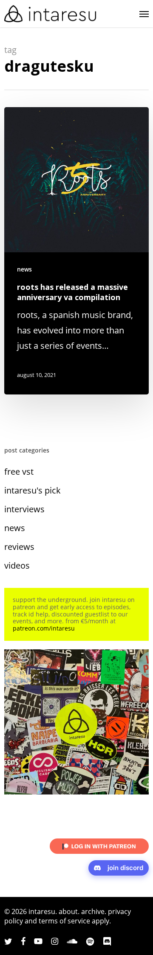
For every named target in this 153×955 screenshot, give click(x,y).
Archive (93, 911)
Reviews (19, 546)
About (68, 911)
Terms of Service (64, 921)
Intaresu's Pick (32, 490)
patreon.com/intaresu (44, 628)
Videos (17, 565)
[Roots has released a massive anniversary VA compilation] (76, 250)
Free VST (19, 471)
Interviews (24, 509)
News (24, 269)
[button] (144, 13)
